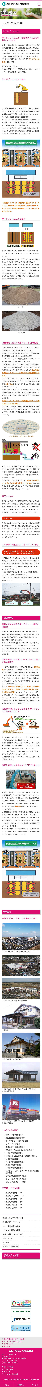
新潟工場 (7, 1372)
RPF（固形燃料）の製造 (11, 1226)
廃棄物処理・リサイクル (11, 1222)
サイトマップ (8, 1344)
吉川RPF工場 (8, 1367)
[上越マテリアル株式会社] (15, 3)
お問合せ (21, 1385)
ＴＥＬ (7, 1385)
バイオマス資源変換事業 (11, 1230)
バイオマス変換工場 (11, 1374)
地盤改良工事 (7, 1238)
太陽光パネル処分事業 (11, 1246)
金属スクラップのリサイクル (13, 1218)
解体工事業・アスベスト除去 (13, 1234)
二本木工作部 (8, 1369)
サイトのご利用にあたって (13, 1341)
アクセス (35, 1385)
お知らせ (7, 1346)
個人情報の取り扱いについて (14, 1339)
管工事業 (6, 1242)
